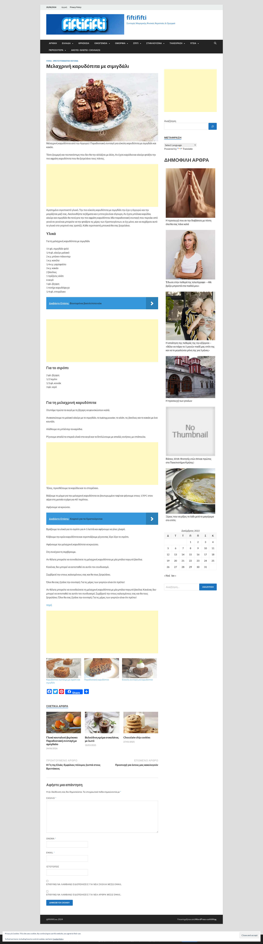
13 (175, 554)
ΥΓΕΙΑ (193, 43)
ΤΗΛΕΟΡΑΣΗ (176, 43)
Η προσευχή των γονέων (179, 400)
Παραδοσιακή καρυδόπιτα (96, 679)
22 (190, 560)
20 (175, 560)
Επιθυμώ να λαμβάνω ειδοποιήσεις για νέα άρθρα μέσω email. (83, 894)
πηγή (49, 604)
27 (175, 566)
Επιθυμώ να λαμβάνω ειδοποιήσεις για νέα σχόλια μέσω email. (84, 884)
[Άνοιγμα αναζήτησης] (215, 43)
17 (205, 554)
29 (190, 566)
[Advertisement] (102, 185)
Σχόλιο (51, 798)
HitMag (212, 919)
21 (183, 560)
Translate (188, 148)
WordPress (200, 919)
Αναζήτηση (170, 121)
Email (50, 852)
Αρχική (64, 7)
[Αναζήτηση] (213, 126)
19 (168, 560)
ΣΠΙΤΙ (136, 43)
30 (198, 566)
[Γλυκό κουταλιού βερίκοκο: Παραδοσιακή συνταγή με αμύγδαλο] (63, 723)
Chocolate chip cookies (136, 737)
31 (205, 566)
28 (183, 566)
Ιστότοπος (52, 866)
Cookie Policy (58, 939)
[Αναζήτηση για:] (190, 587)
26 (168, 566)
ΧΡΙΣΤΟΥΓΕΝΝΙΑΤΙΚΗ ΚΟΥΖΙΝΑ (65, 61)
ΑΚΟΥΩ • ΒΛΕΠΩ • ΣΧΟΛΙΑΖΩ (85, 50)
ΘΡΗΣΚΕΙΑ (83, 43)
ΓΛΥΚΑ (49, 61)
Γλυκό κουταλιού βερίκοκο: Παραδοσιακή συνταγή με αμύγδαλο (62, 741)
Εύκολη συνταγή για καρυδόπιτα (137, 679)
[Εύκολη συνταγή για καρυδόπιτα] (139, 668)
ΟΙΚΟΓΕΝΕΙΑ (100, 43)
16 (198, 554)
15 (190, 554)
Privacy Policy (75, 7)
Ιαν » (173, 575)
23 (198, 560)
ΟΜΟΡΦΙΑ (120, 43)
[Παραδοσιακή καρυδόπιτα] (101, 668)
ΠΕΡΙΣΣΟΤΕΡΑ (56, 50)
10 (205, 548)
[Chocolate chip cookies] (140, 723)
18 (213, 554)
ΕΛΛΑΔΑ (66, 43)
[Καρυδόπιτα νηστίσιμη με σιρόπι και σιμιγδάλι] (63, 668)
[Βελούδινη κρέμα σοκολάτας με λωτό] (102, 723)
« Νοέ (167, 575)
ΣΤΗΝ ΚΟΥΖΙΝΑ (154, 43)
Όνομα (51, 838)
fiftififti (136, 17)
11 (213, 548)
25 (213, 560)
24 (205, 560)
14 (183, 554)
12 (168, 554)
